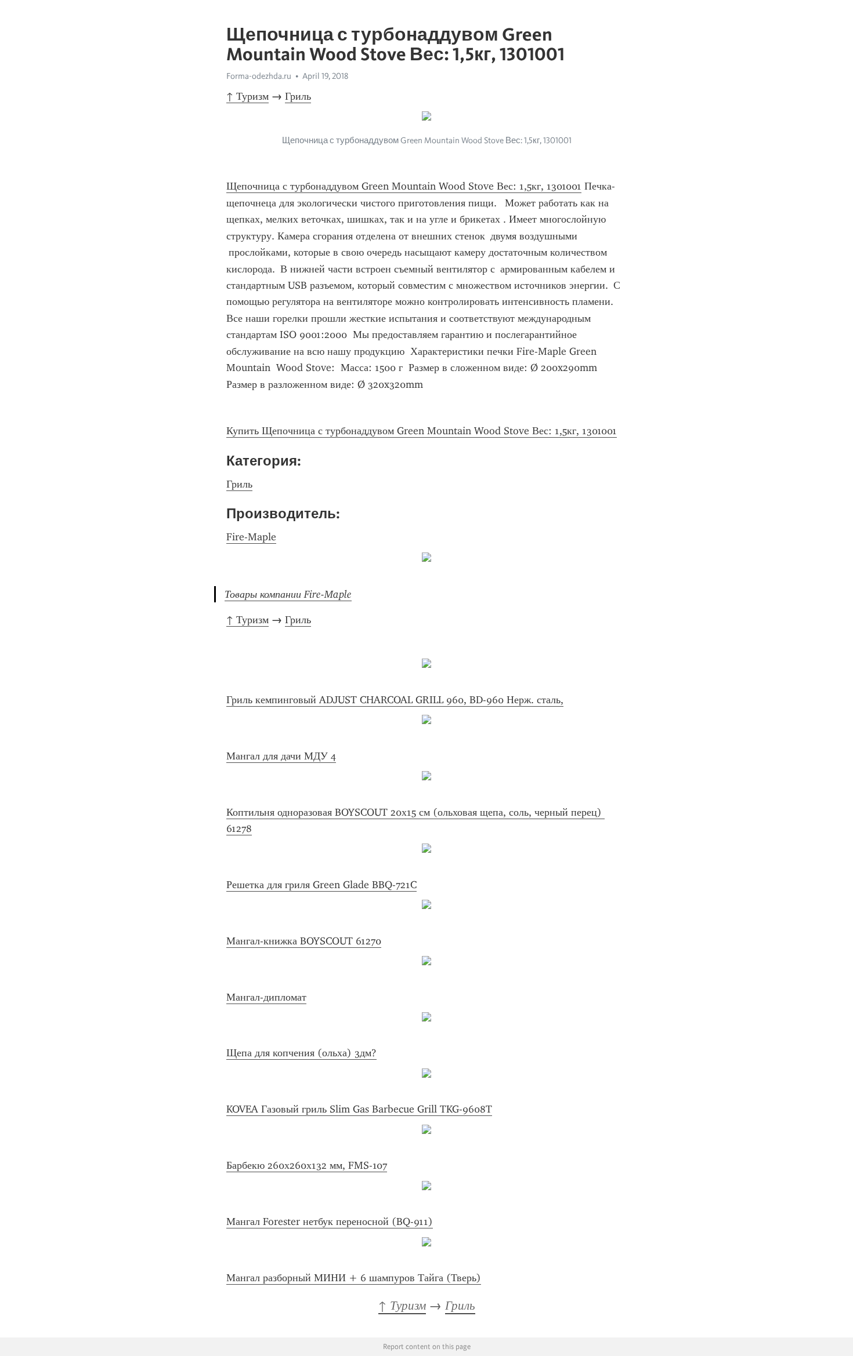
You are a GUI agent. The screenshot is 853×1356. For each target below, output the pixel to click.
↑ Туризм (247, 96)
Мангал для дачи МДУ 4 (281, 756)
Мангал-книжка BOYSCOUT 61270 (303, 941)
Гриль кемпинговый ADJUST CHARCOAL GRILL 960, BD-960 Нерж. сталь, (394, 699)
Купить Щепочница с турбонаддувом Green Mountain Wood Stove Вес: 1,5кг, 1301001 (421, 430)
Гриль (298, 96)
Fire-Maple (251, 536)
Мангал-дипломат (266, 997)
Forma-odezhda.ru (258, 76)
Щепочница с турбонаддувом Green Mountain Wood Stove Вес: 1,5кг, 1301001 (403, 186)
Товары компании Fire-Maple (288, 594)
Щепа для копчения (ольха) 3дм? (301, 1052)
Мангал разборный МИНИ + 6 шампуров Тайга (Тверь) (353, 1277)
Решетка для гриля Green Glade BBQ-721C (321, 884)
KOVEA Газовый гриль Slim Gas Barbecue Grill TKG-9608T (359, 1109)
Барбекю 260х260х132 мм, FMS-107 (306, 1165)
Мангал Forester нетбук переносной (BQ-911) (329, 1221)
